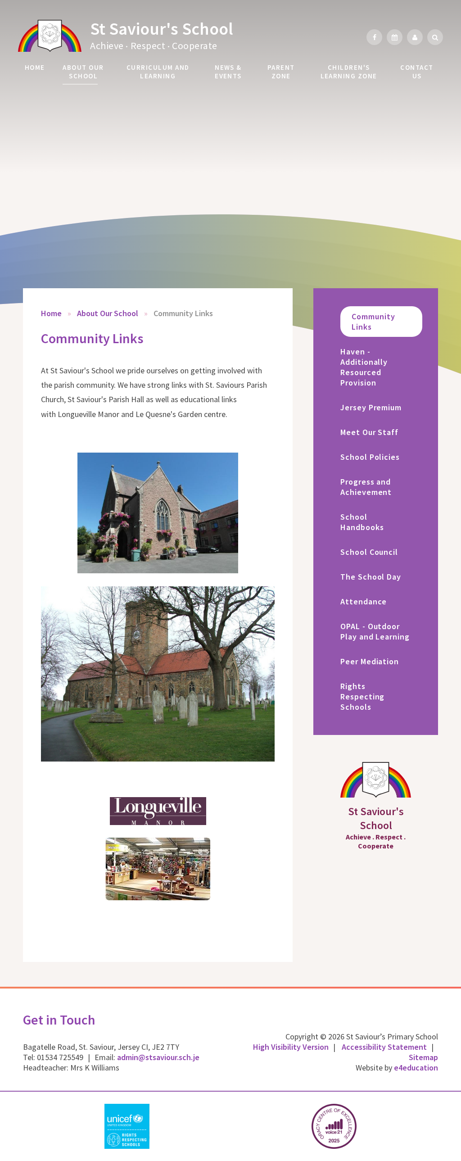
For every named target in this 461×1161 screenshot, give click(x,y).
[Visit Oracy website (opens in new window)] (334, 1126)
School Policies (370, 457)
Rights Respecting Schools (362, 696)
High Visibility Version (291, 1047)
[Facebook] (374, 37)
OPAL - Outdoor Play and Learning (374, 631)
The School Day (370, 576)
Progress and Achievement (366, 486)
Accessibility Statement (384, 1047)
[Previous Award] (6, 1126)
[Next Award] (455, 1126)
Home (51, 313)
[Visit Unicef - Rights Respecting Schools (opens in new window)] (126, 1126)
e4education (416, 1067)
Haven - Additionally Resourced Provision (364, 367)
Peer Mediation (369, 661)
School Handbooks (362, 522)
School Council (369, 552)
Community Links (183, 313)
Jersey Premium (371, 407)
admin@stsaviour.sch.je (158, 1057)
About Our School (107, 313)
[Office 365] (415, 37)
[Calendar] (394, 37)
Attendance (363, 601)
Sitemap (423, 1057)
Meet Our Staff (369, 432)
